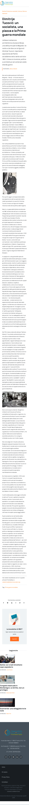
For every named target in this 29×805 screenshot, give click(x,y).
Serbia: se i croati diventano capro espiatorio (11, 666)
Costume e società (12, 11)
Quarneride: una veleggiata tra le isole (13, 709)
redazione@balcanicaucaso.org (11, 582)
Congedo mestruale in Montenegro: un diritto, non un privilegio (12, 687)
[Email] (24, 603)
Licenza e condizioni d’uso (13, 791)
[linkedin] (17, 757)
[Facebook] (3, 603)
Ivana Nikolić (9, 669)
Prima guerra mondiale (11, 587)
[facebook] (9, 757)
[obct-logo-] (13, 729)
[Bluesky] (7, 603)
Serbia (4, 11)
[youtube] (13, 757)
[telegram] (20, 757)
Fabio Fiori (8, 713)
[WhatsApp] (16, 603)
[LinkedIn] (11, 603)
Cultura (20, 11)
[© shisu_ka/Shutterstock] (7, 676)
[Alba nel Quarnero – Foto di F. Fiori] (7, 699)
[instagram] (5, 757)
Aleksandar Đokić (10, 692)
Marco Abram (13, 69)
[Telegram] (20, 603)
